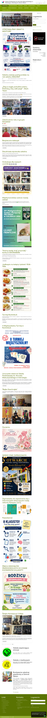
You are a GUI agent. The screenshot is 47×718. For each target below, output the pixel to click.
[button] (39, 3)
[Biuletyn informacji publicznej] (39, 29)
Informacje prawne (5, 703)
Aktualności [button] (20, 5)
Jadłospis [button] (25, 5)
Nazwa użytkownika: (35, 18)
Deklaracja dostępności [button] (13, 5)
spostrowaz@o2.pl (19, 702)
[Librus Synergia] (39, 38)
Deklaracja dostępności (6, 702)
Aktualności (4, 712)
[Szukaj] (44, 1)
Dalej (12, 644)
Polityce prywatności (42, 714)
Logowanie (43, 3)
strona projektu (16, 692)
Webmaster (4, 699)
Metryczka (4, 706)
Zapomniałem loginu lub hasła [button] (37, 26)
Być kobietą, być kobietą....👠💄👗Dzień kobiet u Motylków (14, 18)
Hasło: (34, 21)
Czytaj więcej (4, 116)
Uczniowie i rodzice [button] (31, 5)
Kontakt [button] (38, 5)
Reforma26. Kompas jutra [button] (6, 10)
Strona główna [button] (5, 5)
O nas (3, 709)
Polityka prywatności (6, 705)
